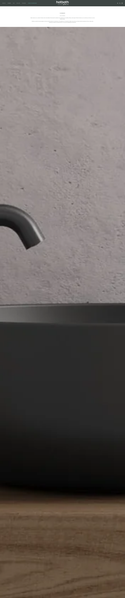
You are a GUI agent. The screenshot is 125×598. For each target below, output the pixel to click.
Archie (4, 3)
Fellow (18, 3)
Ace (14, 3)
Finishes (24, 3)
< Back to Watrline (32, 3)
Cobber (9, 3)
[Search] (119, 3)
